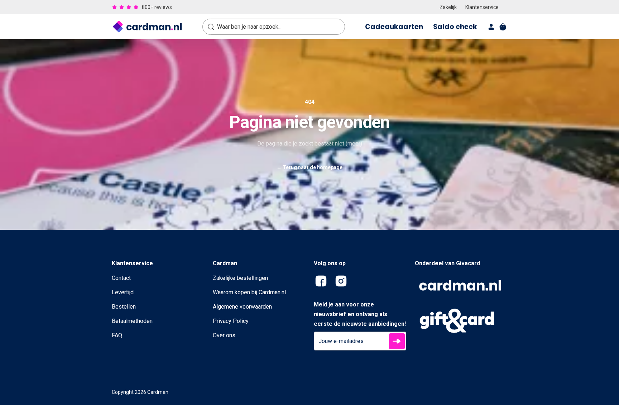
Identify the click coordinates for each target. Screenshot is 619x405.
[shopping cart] (503, 27)
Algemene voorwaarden (242, 306)
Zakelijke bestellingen (240, 278)
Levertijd (123, 292)
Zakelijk (448, 7)
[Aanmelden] (397, 341)
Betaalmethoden (132, 321)
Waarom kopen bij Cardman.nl (249, 292)
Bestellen (124, 306)
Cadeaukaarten (394, 27)
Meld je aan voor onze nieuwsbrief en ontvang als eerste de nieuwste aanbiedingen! (360, 314)
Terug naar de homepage (309, 167)
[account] (491, 27)
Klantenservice (482, 7)
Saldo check (455, 27)
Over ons (224, 335)
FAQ (117, 335)
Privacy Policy (231, 321)
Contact (121, 278)
